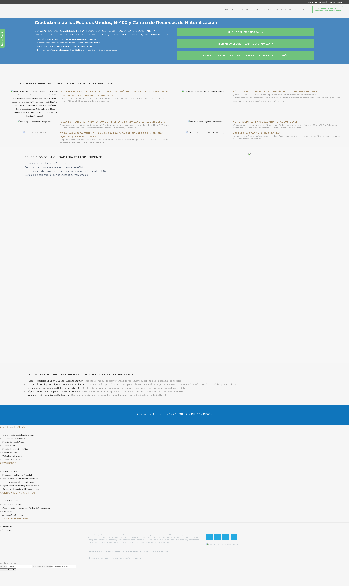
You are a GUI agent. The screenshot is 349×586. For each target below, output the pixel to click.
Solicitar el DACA (9, 445)
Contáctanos (7, 511)
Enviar (3, 570)
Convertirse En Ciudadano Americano (18, 435)
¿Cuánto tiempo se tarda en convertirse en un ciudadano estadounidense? (112, 122)
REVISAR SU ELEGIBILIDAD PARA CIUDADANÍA (245, 44)
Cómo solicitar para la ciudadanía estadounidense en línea (275, 91)
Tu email (3, 566)
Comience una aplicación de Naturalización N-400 (53, 387)
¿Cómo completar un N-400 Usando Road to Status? (55, 380)
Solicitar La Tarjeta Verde (13, 442)
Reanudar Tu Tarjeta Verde (13, 438)
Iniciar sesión (8, 527)
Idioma (310, 2)
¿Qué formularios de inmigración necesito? (20, 485)
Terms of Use (162, 551)
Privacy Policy (150, 551)
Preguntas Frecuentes (11, 504)
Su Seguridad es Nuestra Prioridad (17, 475)
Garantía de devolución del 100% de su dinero (21, 489)
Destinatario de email (41, 566)
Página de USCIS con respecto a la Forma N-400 (53, 391)
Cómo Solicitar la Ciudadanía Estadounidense (265, 122)
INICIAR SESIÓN (321, 2)
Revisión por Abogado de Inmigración (18, 482)
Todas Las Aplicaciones (12, 456)
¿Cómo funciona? (9, 471)
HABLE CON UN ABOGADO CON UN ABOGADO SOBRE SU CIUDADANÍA (245, 55)
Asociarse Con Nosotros (12, 515)
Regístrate (6, 530)
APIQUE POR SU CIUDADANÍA (245, 32)
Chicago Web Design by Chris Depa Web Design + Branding (114, 558)
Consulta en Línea (10, 452)
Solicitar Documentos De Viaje (15, 449)
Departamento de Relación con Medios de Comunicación (26, 508)
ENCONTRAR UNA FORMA (13, 460)
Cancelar (11, 570)
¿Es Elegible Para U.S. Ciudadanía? (256, 133)
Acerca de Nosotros (10, 501)
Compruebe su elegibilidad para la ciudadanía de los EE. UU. (58, 384)
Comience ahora (328, 9)
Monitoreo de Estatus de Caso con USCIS (20, 478)
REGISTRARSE (335, 2)
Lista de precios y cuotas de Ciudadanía (48, 395)
